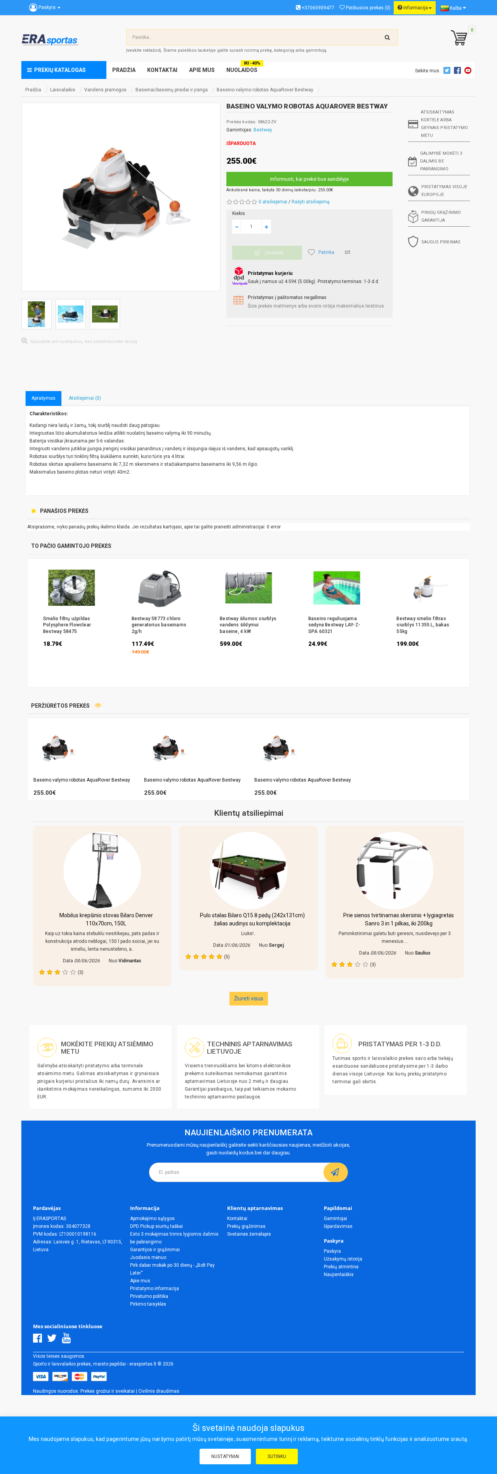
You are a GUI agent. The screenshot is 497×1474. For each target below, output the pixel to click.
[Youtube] (68, 1340)
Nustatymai (225, 1456)
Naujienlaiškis (339, 1274)
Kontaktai (237, 1218)
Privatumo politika (149, 1296)
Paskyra (332, 1251)
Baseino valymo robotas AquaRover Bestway (265, 90)
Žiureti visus (248, 998)
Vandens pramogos (105, 90)
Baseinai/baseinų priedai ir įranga (172, 90)
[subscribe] (335, 1172)
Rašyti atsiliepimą (311, 202)
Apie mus (140, 1280)
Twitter (448, 70)
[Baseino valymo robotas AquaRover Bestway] (121, 197)
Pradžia (33, 90)
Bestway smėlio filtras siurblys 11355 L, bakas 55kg (422, 625)
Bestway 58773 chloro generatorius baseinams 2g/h (159, 625)
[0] (457, 38)
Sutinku (277, 1456)
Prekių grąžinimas (246, 1226)
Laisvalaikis (62, 90)
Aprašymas (43, 398)
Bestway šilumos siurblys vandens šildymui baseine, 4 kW (248, 625)
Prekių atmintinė (341, 1266)
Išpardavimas (338, 1226)
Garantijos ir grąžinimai (155, 1249)
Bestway (263, 130)
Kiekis (238, 213)
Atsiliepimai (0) (85, 398)
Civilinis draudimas (158, 1391)
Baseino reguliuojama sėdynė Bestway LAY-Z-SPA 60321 (334, 625)
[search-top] (387, 37)
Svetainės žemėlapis (249, 1234)
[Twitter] (54, 1340)
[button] (465, 760)
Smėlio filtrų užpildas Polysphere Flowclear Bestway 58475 (67, 625)
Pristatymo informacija (154, 1288)
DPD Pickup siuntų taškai (156, 1226)
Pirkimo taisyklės (148, 1304)
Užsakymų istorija (343, 1259)
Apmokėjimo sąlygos (152, 1218)
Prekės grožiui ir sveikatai (107, 1391)
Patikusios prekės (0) (368, 7)
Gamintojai (335, 1218)
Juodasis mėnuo (148, 1257)
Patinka (326, 252)
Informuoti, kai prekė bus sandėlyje (309, 179)
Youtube (469, 70)
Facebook (458, 70)
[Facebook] (39, 1340)
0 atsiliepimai (273, 202)
